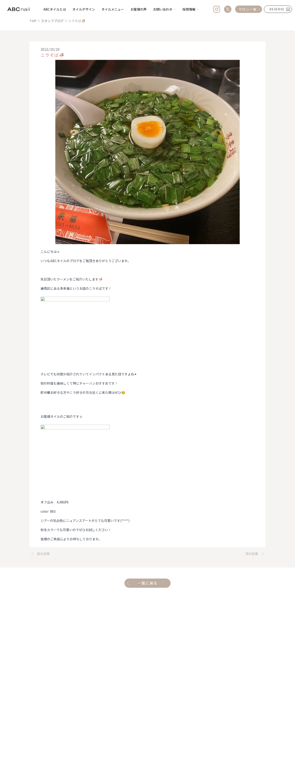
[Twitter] (227, 9)
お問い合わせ (162, 9)
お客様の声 (138, 9)
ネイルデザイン (83, 9)
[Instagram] (216, 9)
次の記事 (251, 553)
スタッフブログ (52, 20)
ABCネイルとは (54, 9)
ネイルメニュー (112, 9)
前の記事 (43, 553)
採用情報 (189, 9)
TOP (33, 20)
